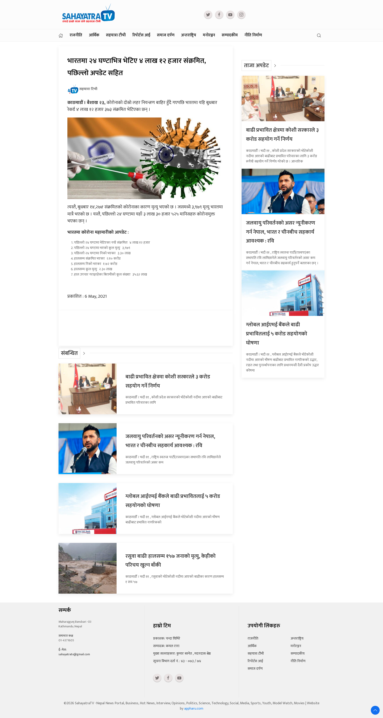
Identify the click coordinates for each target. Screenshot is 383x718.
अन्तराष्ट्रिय (188, 35)
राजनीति (76, 35)
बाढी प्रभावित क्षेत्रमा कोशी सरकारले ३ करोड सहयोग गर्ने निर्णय (282, 135)
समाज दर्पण (165, 35)
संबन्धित (69, 353)
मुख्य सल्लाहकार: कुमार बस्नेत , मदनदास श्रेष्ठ (182, 654)
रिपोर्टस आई (141, 35)
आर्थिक (94, 35)
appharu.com (193, 709)
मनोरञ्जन (209, 35)
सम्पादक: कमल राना (166, 646)
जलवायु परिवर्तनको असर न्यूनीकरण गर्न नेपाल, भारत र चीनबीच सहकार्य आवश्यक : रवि (170, 441)
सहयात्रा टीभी (116, 35)
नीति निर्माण (253, 35)
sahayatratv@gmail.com (74, 654)
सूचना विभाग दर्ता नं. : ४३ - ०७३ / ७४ (177, 661)
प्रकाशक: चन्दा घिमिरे (166, 639)
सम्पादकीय (230, 35)
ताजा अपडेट (256, 65)
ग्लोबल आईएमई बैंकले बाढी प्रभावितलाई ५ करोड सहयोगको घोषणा (276, 333)
